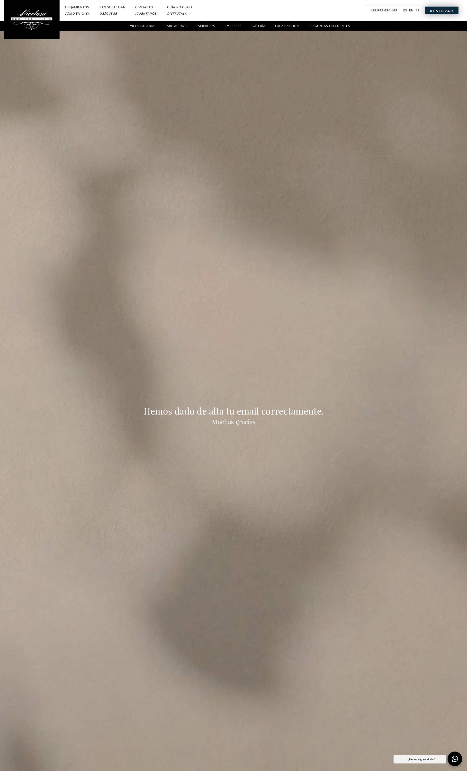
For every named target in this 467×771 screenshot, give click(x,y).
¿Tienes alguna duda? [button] (421, 759)
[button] (455, 759)
